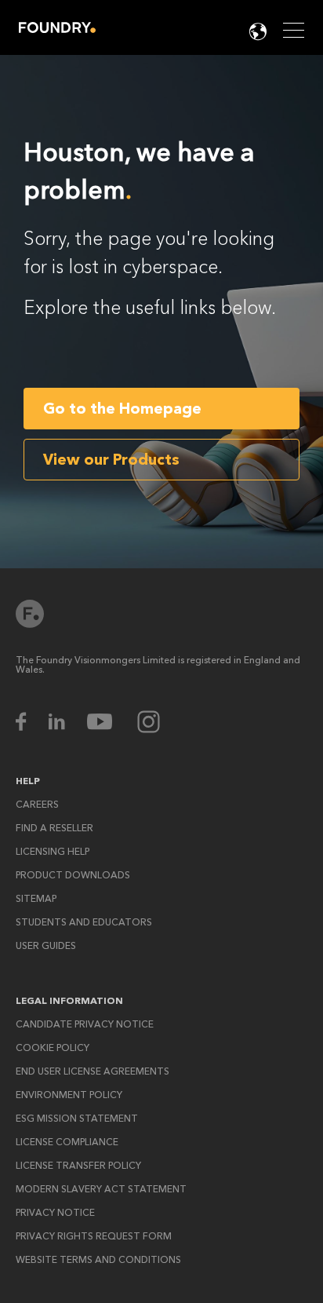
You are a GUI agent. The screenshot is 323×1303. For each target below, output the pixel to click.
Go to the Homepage (122, 409)
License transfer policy (78, 1165)
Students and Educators (84, 922)
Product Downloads (73, 875)
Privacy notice (55, 1212)
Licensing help (52, 851)
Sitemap (36, 898)
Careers (37, 804)
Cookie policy (52, 1047)
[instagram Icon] (148, 722)
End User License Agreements (92, 1071)
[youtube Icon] (109, 722)
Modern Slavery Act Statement (101, 1189)
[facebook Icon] (31, 722)
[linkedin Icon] (67, 722)
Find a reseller (54, 828)
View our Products (111, 460)
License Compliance (67, 1142)
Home (57, 27)
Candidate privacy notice (85, 1024)
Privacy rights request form (94, 1236)
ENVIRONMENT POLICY (69, 1094)
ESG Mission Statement (77, 1118)
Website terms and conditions (98, 1259)
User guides (46, 945)
